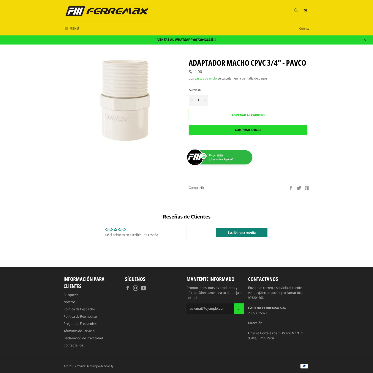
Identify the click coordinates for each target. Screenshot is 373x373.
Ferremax (79, 366)
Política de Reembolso (80, 316)
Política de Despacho (79, 309)
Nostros (69, 302)
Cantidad (195, 90)
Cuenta (304, 28)
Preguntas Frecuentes (79, 323)
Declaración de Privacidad (83, 338)
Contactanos (73, 345)
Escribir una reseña (242, 232)
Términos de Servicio (79, 331)
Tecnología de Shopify (100, 366)
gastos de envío (205, 78)
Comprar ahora (248, 130)
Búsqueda (71, 295)
